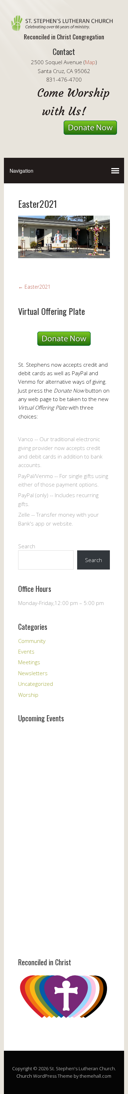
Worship (28, 694)
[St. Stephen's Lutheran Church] (64, 24)
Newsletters (33, 673)
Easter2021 (34, 286)
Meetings (29, 662)
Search (26, 546)
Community (32, 640)
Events (26, 651)
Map (90, 62)
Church (24, 1076)
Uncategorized (35, 683)
